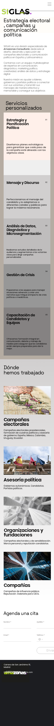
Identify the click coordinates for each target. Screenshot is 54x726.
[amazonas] (25, 12)
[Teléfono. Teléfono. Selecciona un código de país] (40, 639)
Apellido (40, 622)
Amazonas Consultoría (17, 49)
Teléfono (41, 635)
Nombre (7, 622)
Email (6, 635)
